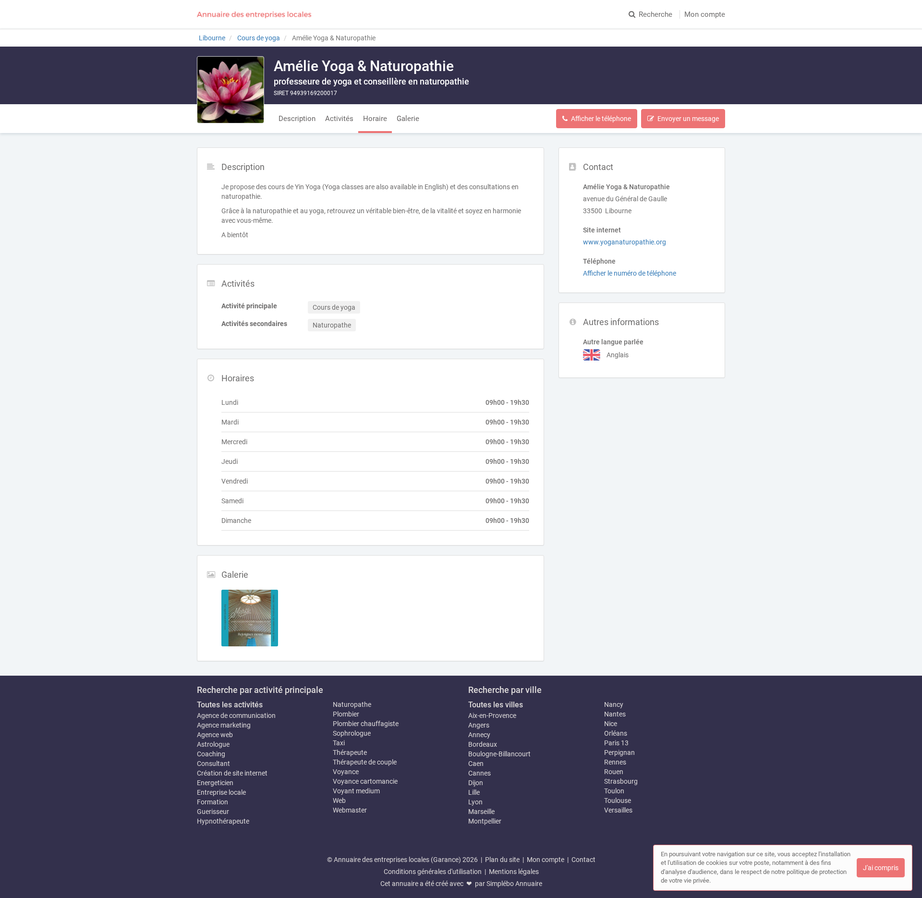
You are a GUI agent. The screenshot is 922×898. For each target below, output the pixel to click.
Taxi (339, 743)
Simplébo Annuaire (514, 883)
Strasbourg (621, 781)
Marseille (481, 811)
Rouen (613, 772)
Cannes (479, 773)
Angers (478, 725)
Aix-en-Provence (492, 715)
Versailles (618, 810)
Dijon (475, 783)
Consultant (213, 763)
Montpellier (484, 821)
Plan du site (502, 859)
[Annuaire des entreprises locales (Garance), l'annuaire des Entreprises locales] (254, 14)
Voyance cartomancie (365, 781)
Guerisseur (213, 811)
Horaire (375, 118)
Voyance (346, 772)
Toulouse (617, 800)
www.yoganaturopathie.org (624, 242)
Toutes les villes (495, 704)
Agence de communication (236, 715)
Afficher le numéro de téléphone (629, 273)
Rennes (615, 762)
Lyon (475, 802)
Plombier (346, 714)
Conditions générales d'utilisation (433, 871)
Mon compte (704, 14)
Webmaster (350, 810)
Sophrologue (352, 733)
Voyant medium (356, 791)
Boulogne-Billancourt (499, 754)
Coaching (211, 754)
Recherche (655, 14)
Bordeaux (482, 744)
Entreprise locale (221, 792)
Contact (583, 859)
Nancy (613, 704)
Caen (476, 763)
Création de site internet (232, 773)
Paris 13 (616, 743)
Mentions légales (514, 871)
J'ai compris (880, 868)
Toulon (614, 791)
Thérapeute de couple (365, 762)
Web (339, 800)
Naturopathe (352, 704)
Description (297, 118)
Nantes (615, 714)
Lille (474, 792)
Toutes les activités (230, 704)
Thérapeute (350, 752)
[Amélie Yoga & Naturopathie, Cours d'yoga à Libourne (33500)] (230, 90)
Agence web (215, 735)
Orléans (615, 733)
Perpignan (619, 752)
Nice (610, 724)
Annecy (479, 735)
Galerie (408, 118)
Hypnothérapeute (223, 821)
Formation (212, 802)
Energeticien (215, 783)
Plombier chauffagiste (366, 724)
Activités (339, 118)
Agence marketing (224, 725)
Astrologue (213, 744)
